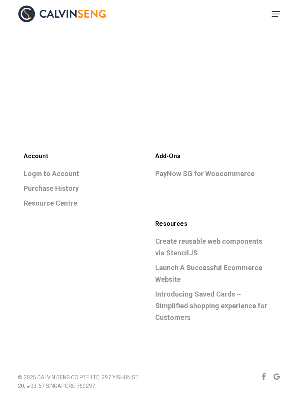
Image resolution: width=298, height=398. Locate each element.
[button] (276, 14)
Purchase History (51, 188)
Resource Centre (50, 203)
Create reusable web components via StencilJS (208, 247)
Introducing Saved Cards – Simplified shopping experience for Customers (211, 305)
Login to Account (51, 173)
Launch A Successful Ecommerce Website (208, 273)
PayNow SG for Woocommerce (205, 173)
